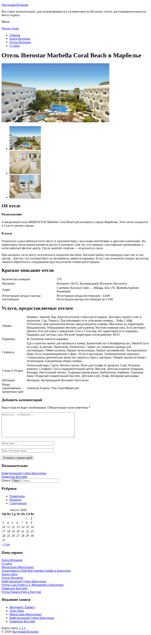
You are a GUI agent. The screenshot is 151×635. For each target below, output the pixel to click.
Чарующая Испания (15, 4)
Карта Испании (19, 38)
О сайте (14, 45)
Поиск (6, 480)
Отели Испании (20, 42)
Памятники (17, 496)
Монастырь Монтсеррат (25, 614)
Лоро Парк (16, 610)
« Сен (6, 544)
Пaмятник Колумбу (15, 476)
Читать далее (10, 28)
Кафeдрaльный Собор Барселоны (24, 473)
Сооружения (17, 503)
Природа (15, 499)
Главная (14, 35)
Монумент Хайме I (22, 607)
